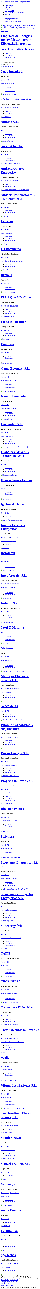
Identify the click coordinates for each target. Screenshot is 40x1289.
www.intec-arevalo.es (8, 587)
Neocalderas (9, 706)
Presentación (9, 5)
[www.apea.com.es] (15, 2)
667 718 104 (5, 688)
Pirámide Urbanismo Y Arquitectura (17, 727)
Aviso (5, 1283)
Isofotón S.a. (9, 603)
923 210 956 (5, 962)
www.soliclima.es (6, 848)
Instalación (8, 53)
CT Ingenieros (11, 249)
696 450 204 (5, 353)
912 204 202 (5, 1038)
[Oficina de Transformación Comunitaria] (14, 27)
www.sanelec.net (6, 692)
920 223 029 (5, 130)
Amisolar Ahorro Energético (13, 170)
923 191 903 (5, 377)
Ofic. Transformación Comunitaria (16, 13)
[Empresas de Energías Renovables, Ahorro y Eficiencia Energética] (20, 31)
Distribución (9, 55)
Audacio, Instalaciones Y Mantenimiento (18, 197)
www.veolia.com (6, 1070)
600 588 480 (5, 207)
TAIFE (6, 953)
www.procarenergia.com (9, 765)
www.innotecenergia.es (8, 541)
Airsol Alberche (12, 146)
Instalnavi (8, 553)
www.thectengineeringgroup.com (11, 261)
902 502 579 (5, 711)
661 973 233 (5, 513)
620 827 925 (14, 108)
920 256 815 (5, 934)
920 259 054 (5, 1172)
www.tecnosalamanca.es (9, 993)
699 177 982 (5, 405)
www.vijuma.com (6, 1097)
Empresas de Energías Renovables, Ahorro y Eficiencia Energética (16, 39)
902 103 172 (5, 845)
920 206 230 (14, 1280)
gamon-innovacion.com (8, 408)
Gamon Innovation (14, 396)
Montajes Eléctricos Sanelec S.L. (15, 678)
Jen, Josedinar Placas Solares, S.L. (16, 1115)
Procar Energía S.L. (15, 753)
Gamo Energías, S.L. (15, 368)
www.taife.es (5, 965)
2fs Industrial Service (16, 99)
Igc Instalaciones (12, 504)
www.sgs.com (5, 1267)
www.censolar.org (7, 233)
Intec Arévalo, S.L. (14, 575)
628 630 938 (5, 990)
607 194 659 (14, 1193)
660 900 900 (5, 561)
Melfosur (7, 648)
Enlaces (7, 14)
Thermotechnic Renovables (20, 1030)
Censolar (7, 221)
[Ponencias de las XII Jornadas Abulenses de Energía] (18, 25)
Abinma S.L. (10, 122)
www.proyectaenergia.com (9, 793)
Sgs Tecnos (8, 1255)
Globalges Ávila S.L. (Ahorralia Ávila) (15, 454)
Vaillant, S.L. (10, 1184)
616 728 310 (5, 306)
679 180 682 (14, 1263)
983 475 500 (5, 1146)
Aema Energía (11, 1210)
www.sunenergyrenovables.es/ (11, 938)
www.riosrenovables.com (9, 821)
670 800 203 (5, 433)
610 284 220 (5, 1094)
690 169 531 (14, 737)
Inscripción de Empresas (13, 22)
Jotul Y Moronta (12, 627)
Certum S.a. (9, 1231)
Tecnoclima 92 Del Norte (18, 1007)
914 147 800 (5, 612)
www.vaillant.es (6, 1196)
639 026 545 (14, 181)
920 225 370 (5, 737)
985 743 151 (5, 1016)
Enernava (7, 344)
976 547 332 (5, 537)
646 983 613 (5, 488)
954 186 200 (5, 230)
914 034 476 (5, 283)
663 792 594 (14, 537)
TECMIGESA (11, 981)
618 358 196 (5, 657)
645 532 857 (14, 584)
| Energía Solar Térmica (17, 49)
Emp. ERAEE (9, 11)
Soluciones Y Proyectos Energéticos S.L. (17, 896)
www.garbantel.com (7, 436)
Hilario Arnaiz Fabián (16, 480)
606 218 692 (5, 257)
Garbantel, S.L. (12, 424)
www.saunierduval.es (8, 1150)
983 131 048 (5, 1219)
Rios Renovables (12, 809)
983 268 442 (5, 1066)
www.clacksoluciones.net (9, 878)
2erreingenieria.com (7, 83)
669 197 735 (5, 108)
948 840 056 (5, 817)
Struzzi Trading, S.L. (15, 1163)
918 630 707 (5, 154)
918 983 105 (14, 306)
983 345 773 (5, 1263)
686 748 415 (5, 1239)
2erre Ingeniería (12, 71)
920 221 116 (5, 80)
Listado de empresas (11, 18)
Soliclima (7, 836)
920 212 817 (5, 632)
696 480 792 (5, 330)
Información (9, 7)
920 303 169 (5, 584)
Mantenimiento (10, 57)
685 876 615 (5, 464)
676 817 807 (14, 1038)
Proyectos (8, 9)
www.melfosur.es (6, 660)
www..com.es (7, 1285)
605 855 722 (5, 875)
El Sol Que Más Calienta (18, 297)
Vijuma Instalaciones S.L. (19, 1085)
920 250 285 (5, 761)
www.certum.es (6, 1243)
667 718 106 (14, 688)
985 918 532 (14, 1126)
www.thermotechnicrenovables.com (12, 1042)
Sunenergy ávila (12, 926)
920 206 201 (5, 1280)
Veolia (5, 1057)
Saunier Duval (11, 1138)
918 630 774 (5, 181)
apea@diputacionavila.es (9, 1282)
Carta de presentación (12, 20)
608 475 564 (5, 1126)
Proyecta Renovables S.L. (18, 781)
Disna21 (6, 275)
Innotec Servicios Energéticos (13, 527)
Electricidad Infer (13, 322)
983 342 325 (5, 1193)
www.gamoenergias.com (9, 380)
